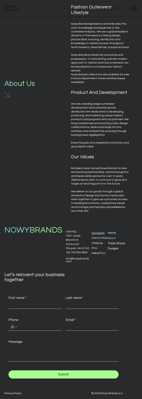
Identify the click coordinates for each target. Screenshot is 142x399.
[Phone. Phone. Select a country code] (14, 327)
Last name (74, 298)
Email (71, 320)
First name (17, 298)
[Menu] (134, 8)
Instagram (98, 233)
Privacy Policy (12, 393)
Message (15, 341)
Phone (13, 320)
